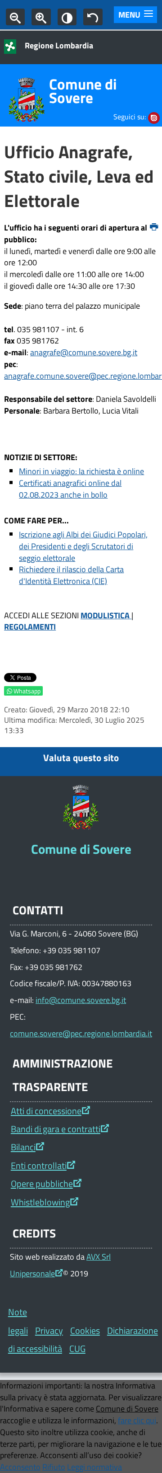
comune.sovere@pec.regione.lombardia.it (81, 1033)
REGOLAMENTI (30, 626)
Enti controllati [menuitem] (39, 1165)
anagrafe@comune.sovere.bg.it (83, 352)
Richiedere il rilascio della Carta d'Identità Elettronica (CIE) (71, 575)
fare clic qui (137, 1420)
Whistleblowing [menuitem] (40, 1202)
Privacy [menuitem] (49, 1330)
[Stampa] (154, 227)
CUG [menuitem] (77, 1348)
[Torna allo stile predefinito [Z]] (92, 17)
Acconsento (20, 1466)
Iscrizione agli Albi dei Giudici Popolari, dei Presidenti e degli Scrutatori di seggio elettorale (83, 546)
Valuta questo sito (81, 757)
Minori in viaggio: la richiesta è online (81, 471)
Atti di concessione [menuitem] (46, 1111)
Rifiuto (53, 1466)
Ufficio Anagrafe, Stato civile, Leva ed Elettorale (78, 176)
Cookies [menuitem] (85, 1330)
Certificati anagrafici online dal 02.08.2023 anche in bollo (70, 488)
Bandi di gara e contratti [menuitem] (55, 1129)
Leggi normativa (94, 1466)
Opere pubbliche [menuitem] (42, 1184)
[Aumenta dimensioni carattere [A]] (41, 17)
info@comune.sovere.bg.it (81, 999)
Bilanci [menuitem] (23, 1147)
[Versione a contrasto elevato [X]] (67, 17)
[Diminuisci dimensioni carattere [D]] (15, 17)
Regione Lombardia (59, 45)
